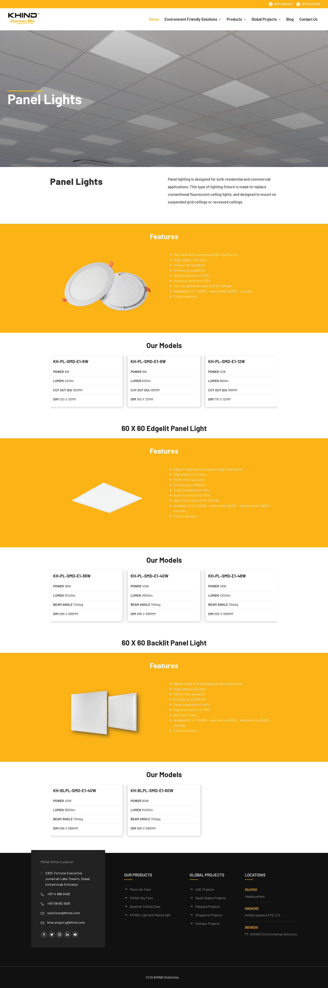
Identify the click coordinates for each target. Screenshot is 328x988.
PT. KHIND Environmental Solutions (271, 934)
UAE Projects (204, 889)
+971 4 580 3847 (283, 4)
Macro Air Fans (140, 889)
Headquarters (255, 896)
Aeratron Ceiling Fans (145, 906)
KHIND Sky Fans (141, 898)
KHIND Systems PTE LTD (262, 915)
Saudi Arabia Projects (210, 898)
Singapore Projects (208, 915)
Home (154, 19)
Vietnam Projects (207, 923)
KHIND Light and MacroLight (150, 915)
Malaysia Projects (207, 906)
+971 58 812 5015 (310, 4)
